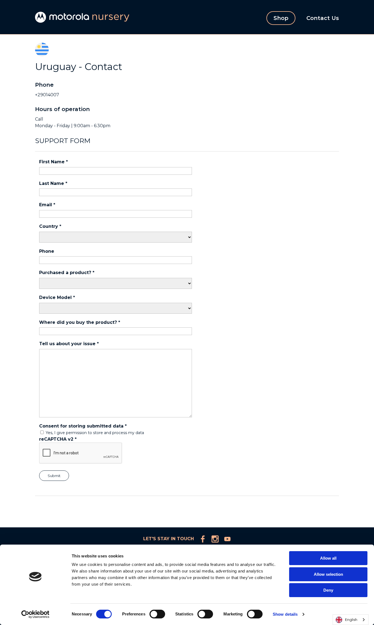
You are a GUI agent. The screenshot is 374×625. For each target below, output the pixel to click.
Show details (285, 614)
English (351, 619)
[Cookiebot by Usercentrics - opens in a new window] (35, 614)
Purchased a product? (66, 272)
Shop (281, 18)
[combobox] (351, 619)
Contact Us (322, 18)
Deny (328, 590)
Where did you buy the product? (79, 322)
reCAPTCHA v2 (58, 439)
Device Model (57, 297)
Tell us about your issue (69, 343)
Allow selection (328, 574)
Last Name (53, 183)
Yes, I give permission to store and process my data (95, 432)
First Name (53, 161)
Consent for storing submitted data (83, 426)
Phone (46, 251)
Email (47, 204)
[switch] (157, 614)
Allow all (328, 558)
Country (50, 226)
